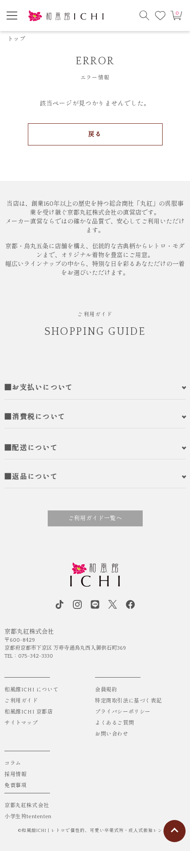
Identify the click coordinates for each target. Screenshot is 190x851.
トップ (16, 39)
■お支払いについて (38, 388)
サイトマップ (21, 723)
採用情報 (15, 774)
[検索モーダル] (144, 16)
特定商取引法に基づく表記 (128, 701)
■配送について (31, 448)
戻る (94, 134)
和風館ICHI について (31, 690)
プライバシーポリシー (123, 712)
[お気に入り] (160, 16)
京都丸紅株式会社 (26, 805)
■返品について (31, 477)
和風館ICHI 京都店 (28, 712)
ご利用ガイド (21, 701)
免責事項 (15, 785)
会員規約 (106, 690)
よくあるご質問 (114, 723)
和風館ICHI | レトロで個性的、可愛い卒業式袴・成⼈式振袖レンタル (97, 830)
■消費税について (34, 417)
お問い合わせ (112, 734)
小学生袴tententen (28, 817)
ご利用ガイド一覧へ (95, 518)
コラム (12, 763)
